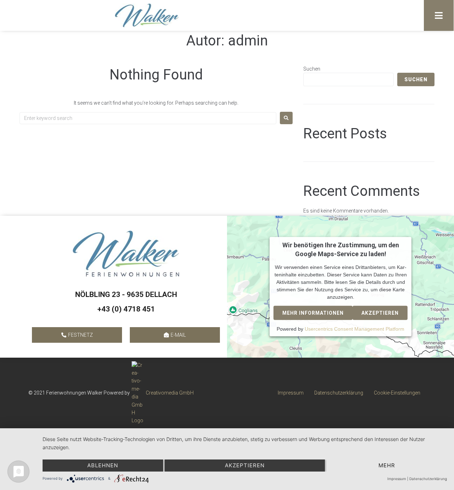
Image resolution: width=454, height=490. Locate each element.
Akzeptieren (380, 313)
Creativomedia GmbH (170, 393)
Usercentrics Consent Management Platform (354, 329)
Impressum (396, 479)
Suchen (311, 69)
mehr (386, 465)
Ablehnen (102, 465)
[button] (439, 15)
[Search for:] (148, 118)
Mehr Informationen (313, 313)
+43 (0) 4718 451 (126, 309)
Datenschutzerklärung (428, 479)
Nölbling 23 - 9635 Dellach (126, 294)
